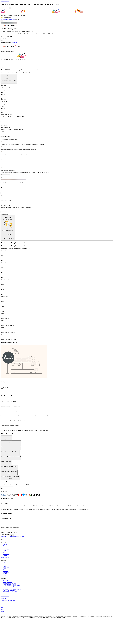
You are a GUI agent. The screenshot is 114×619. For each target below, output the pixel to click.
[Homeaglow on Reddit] (4, 538)
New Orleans (6, 567)
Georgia (5, 552)
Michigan (5, 555)
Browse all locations (5, 557)
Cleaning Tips (6, 580)
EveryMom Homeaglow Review (10, 591)
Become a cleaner (4, 19)
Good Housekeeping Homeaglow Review (12, 589)
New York (5, 548)
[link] (9, 78)
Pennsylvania (6, 549)
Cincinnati (5, 568)
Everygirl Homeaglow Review (9, 584)
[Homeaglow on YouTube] (7, 538)
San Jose (5, 573)
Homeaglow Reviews (7, 582)
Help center (3, 536)
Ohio (4, 551)
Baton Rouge (6, 572)
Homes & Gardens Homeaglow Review (11, 585)
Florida (4, 547)
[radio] (57, 89)
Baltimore (5, 566)
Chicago (5, 562)
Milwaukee (5, 571)
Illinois (4, 550)
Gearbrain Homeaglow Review (9, 590)
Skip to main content (5, 1)
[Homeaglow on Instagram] (3, 538)
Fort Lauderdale (6, 563)
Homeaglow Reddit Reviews (9, 586)
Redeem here (14, 42)
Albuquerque (6, 569)
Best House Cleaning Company (9, 583)
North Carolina (6, 554)
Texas (4, 545)
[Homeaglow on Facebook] (1, 538)
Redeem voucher (8, 536)
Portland (5, 565)
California (5, 544)
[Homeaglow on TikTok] (6, 538)
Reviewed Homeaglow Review (9, 588)
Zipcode (4, 38)
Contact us (14, 536)
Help (14, 19)
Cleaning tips (10, 19)
